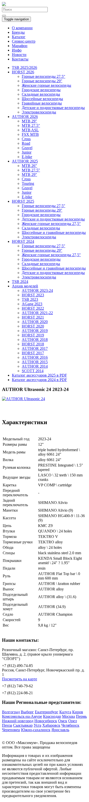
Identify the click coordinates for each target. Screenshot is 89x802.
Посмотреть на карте (19, 679)
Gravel (27, 148)
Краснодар (52, 716)
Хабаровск (51, 725)
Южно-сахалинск (35, 730)
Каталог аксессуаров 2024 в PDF (39, 380)
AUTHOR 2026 (25, 116)
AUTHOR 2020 (35, 322)
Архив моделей (25, 286)
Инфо (17, 50)
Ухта (37, 725)
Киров (77, 712)
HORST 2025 (23, 201)
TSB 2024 (20, 281)
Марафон (19, 46)
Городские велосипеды (41, 90)
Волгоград (11, 712)
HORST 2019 (33, 335)
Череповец (11, 730)
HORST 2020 (33, 326)
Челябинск (70, 725)
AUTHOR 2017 (35, 348)
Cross (26, 139)
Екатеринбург (46, 712)
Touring (28, 183)
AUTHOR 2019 (35, 331)
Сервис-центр (23, 41)
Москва (68, 716)
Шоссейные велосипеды (42, 99)
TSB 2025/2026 (24, 67)
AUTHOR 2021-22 (37, 313)
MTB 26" (29, 166)
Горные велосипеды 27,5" (43, 206)
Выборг (27, 712)
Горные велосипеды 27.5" (43, 76)
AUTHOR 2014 (35, 366)
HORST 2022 (33, 308)
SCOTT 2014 (33, 371)
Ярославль (60, 730)
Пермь (81, 716)
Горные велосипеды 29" (42, 81)
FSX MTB (30, 134)
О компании (22, 28)
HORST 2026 (23, 72)
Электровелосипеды (39, 112)
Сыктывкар (23, 725)
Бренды (18, 32)
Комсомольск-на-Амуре (22, 716)
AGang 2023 (32, 304)
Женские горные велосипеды (46, 85)
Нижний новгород (17, 721)
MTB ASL (30, 130)
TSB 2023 (30, 299)
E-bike (27, 157)
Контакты (20, 59)
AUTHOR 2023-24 (37, 290)
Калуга (65, 712)
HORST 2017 (33, 353)
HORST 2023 (33, 295)
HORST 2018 (33, 344)
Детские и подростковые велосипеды (53, 108)
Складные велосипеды (41, 94)
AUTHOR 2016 (35, 357)
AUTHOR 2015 (35, 362)
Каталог (18, 37)
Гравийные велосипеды (42, 103)
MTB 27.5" (31, 125)
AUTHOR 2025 (25, 161)
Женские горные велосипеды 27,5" (51, 223)
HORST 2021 (33, 317)
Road (26, 143)
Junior (26, 152)
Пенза (7, 725)
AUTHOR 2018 (35, 339)
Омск (62, 721)
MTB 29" (29, 121)
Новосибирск (45, 721)
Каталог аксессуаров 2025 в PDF (39, 375)
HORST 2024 (23, 241)
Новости (19, 55)
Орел (72, 721)
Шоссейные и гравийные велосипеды (54, 232)
